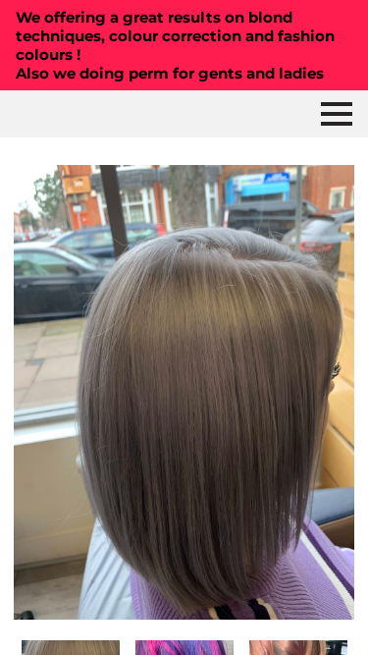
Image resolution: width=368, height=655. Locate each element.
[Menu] (336, 113)
